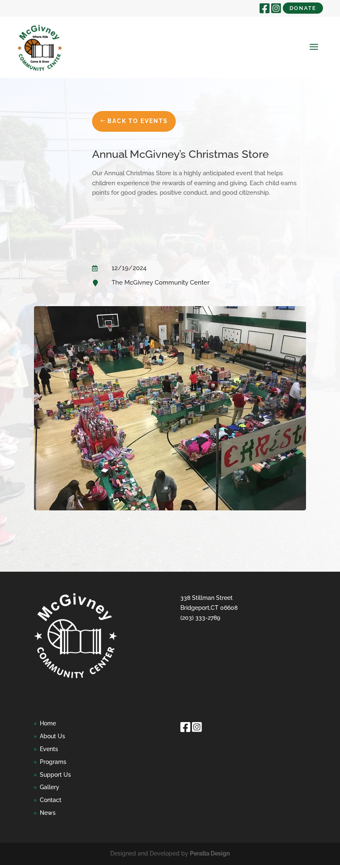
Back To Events (137, 121)
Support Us (55, 774)
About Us (52, 736)
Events (49, 749)
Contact (50, 800)
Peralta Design (210, 853)
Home (48, 723)
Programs (53, 762)
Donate (302, 8)
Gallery (49, 787)
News (48, 812)
